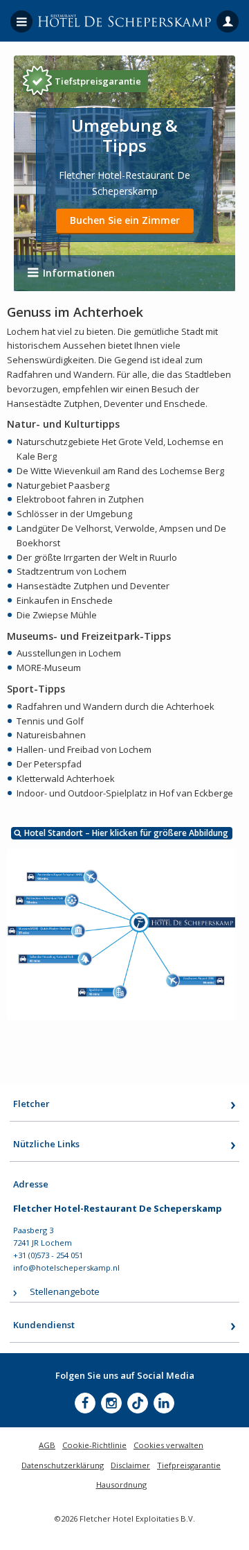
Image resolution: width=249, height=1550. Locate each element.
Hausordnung (121, 1484)
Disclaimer (130, 1465)
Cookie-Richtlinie (94, 1445)
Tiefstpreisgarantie (98, 81)
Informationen (79, 272)
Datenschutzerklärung (62, 1465)
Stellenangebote (65, 1291)
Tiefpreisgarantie (189, 1465)
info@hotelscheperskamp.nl (66, 1267)
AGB (47, 1445)
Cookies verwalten (168, 1445)
